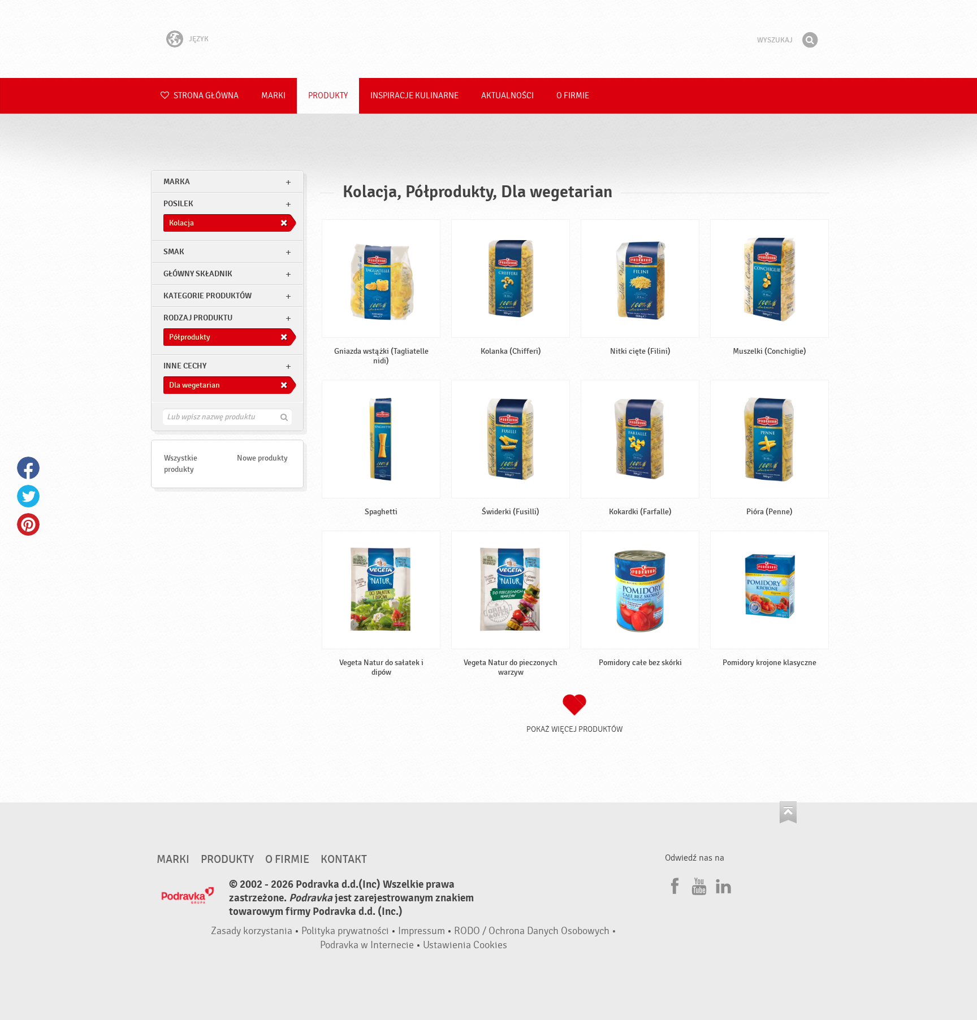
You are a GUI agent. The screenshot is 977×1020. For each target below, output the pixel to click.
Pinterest (28, 524)
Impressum (421, 931)
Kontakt (344, 859)
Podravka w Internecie (367, 945)
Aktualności (507, 96)
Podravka (488, 39)
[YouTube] (697, 884)
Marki (273, 96)
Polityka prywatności (345, 931)
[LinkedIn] (722, 884)
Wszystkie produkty (180, 463)
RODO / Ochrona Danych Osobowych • (535, 931)
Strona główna (205, 96)
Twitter (28, 496)
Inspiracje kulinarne (414, 96)
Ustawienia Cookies (465, 945)
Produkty (328, 96)
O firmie (572, 96)
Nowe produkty (262, 458)
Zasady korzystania (251, 931)
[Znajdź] (810, 40)
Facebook (28, 468)
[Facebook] (673, 884)
